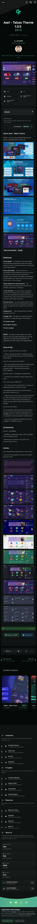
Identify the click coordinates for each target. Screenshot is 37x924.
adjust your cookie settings (26, 914)
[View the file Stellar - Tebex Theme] (15, 689)
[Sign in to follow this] (18, 651)
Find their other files (18, 43)
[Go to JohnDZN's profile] (18, 49)
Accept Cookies (8, 921)
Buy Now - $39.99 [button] (12, 635)
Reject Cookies (19, 921)
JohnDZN (19, 41)
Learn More (31, 628)
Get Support (28, 635)
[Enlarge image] (18, 150)
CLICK (20, 250)
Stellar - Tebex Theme (10, 705)
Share (9, 651)
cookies (14, 912)
